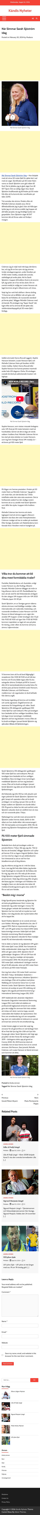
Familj (3, 1466)
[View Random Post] (32, 18)
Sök (34, 1380)
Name (4, 1321)
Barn (3, 1459)
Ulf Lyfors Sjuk (9, 1257)
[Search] (36, 18)
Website (5, 1343)
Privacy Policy (6, 1502)
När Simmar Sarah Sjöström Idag (14, 175)
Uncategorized (6, 1478)
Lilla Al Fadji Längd (11, 1147)
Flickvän (4, 1470)
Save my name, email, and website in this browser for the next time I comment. (20, 1354)
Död (3, 1463)
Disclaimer (5, 1494)
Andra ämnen (14, 1083)
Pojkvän (4, 1474)
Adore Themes (20, 1512)
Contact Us (5, 1498)
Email (4, 1332)
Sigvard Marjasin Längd (13, 1201)
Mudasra (29, 37)
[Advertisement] (20, 60)
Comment (6, 1292)
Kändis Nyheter (20, 11)
